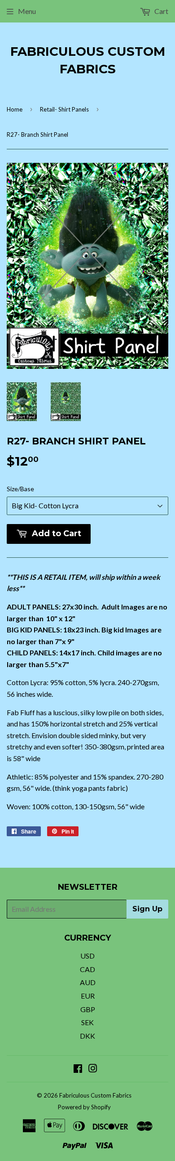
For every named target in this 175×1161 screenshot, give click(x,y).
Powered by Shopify (84, 1107)
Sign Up (147, 909)
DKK (87, 1035)
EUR (88, 995)
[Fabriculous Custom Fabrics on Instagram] (92, 1069)
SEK (87, 1022)
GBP (87, 1009)
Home (14, 109)
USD (87, 955)
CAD (87, 969)
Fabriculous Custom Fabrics (87, 60)
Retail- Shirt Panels (64, 109)
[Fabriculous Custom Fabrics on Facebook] (78, 1069)
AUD (88, 982)
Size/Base (20, 489)
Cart (160, 11)
